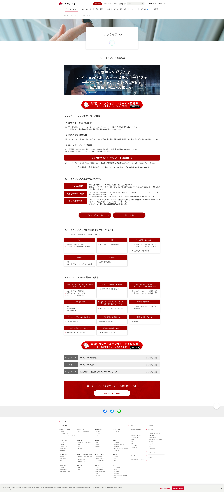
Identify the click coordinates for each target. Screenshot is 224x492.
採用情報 (150, 425)
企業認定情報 (152, 448)
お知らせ (133, 455)
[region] (112, 488)
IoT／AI (61, 462)
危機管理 (135, 321)
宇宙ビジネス (116, 473)
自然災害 (97, 440)
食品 (114, 458)
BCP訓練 (98, 433)
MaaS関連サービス (100, 460)
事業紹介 (151, 443)
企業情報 (150, 429)
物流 (114, 460)
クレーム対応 (63, 448)
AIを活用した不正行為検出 (140, 251)
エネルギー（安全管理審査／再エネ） (84, 454)
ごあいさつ (151, 435)
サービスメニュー (73, 15)
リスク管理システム (64, 433)
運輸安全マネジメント (100, 458)
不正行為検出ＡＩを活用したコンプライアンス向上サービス (144, 307)
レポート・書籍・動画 (136, 429)
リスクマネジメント (64, 431)
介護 (79, 469)
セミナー (133, 451)
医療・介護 (79, 465)
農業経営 (115, 469)
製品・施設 (115, 454)
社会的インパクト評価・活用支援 (120, 475)
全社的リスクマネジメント (64, 429)
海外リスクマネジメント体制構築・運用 (144, 293)
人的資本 (62, 444)
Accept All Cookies (178, 488)
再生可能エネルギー (82, 461)
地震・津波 (98, 442)
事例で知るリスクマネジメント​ (137, 460)
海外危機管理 (116, 446)
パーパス (62, 442)
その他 (114, 465)
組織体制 (151, 446)
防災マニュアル (99, 435)
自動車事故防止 (99, 456)
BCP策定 (98, 431)
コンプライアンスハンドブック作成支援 (79, 264)
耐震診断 (97, 446)
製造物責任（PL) (117, 456)
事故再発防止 (63, 458)
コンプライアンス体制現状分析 (109, 244)
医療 (79, 467)
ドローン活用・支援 (100, 462)
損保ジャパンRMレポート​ (137, 435)
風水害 (97, 444)
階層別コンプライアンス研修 (76, 293)
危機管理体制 (116, 442)
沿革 (150, 444)
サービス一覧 (116, 431)
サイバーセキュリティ (117, 429)
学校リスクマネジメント (65, 471)
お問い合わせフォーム (112, 393)
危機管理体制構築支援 (106, 321)
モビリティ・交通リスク (100, 454)
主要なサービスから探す (95, 215)
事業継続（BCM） (98, 429)
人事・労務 (97, 465)
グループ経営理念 (152, 437)
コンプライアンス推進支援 (83, 431)
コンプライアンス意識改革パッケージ (79, 295)
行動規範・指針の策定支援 (75, 244)
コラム (133, 433)
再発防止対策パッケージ (107, 332)
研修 (68, 262)
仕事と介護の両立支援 (100, 471)
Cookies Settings (165, 488)
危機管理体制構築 (105, 262)
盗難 (61, 460)
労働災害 (97, 473)
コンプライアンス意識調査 (75, 291)
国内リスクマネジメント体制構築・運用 (144, 291)
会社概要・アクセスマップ (154, 433)
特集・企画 (133, 425)
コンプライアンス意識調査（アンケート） (144, 248)
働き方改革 (62, 450)
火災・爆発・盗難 (62, 454)
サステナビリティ (80, 440)
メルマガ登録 (97, 3)
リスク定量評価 (117, 467)
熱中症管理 (98, 475)
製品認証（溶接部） (82, 459)
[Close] (221, 488)
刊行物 (133, 439)
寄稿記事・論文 (135, 447)
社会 (79, 446)
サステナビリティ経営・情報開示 (84, 442)
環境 (68, 306)
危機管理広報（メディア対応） (76, 332)
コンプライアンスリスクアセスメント (144, 244)
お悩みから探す (129, 215)
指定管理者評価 (63, 469)
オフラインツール (135, 445)
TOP (65, 15)
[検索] (142, 3)
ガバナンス (80, 448)
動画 (132, 443)
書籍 (132, 441)
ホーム (64, 421)
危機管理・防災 (63, 467)
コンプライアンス (80, 429)
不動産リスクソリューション (119, 462)
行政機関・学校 (62, 465)
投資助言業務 (116, 471)
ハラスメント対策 (72, 321)
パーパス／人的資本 (63, 440)
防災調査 (62, 456)
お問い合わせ (107, 3)
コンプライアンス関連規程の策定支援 (79, 246)
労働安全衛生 (71, 308)
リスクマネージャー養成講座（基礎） (67, 435)
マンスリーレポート (135, 437)
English (115, 3)
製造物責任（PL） (72, 310)
